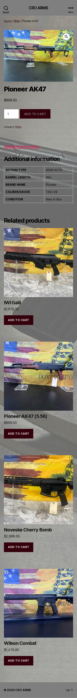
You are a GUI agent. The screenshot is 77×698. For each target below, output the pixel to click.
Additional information (21, 147)
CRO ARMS (38, 8)
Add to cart (35, 114)
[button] (66, 36)
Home (7, 20)
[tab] (21, 146)
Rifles (17, 20)
